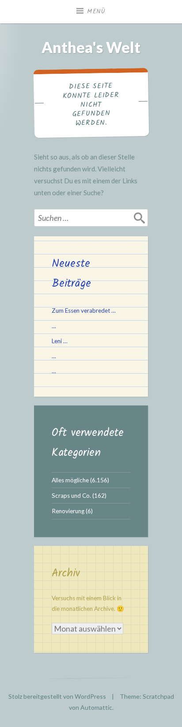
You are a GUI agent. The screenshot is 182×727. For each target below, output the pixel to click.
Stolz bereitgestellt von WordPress (57, 696)
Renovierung (68, 511)
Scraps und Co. (71, 495)
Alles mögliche (70, 480)
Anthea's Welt (91, 47)
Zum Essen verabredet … (84, 310)
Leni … (60, 341)
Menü (96, 11)
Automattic (96, 707)
